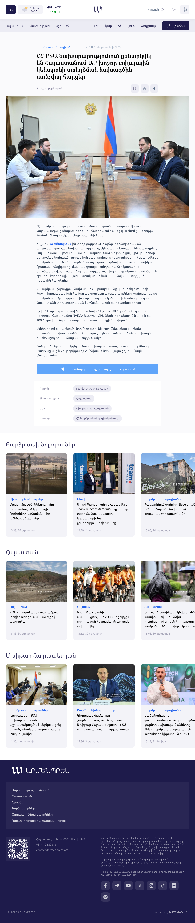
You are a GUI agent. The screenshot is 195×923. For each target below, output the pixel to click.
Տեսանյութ (126, 26)
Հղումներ (18, 802)
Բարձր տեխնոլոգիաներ (92, 388)
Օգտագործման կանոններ (32, 814)
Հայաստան (14, 26)
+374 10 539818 (46, 844)
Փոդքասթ (148, 26)
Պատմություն (22, 796)
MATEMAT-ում (178, 912)
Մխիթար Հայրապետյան (92, 408)
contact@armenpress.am (52, 850)
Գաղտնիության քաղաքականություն (40, 820)
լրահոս (179, 26)
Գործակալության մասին (31, 790)
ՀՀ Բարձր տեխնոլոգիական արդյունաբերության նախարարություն (99, 418)
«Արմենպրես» (60, 244)
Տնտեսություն (39, 26)
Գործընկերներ (23, 808)
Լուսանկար (103, 26)
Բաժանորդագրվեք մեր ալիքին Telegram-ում (101, 369)
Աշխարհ (62, 26)
